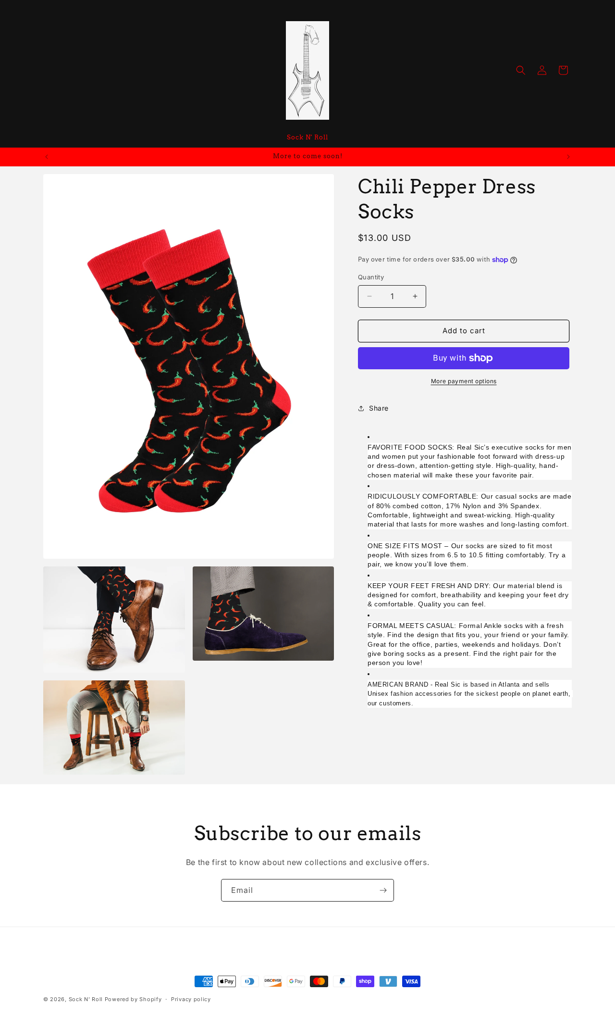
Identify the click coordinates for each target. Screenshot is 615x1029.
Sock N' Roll (86, 999)
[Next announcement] (568, 157)
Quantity (371, 277)
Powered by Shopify (133, 999)
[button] (520, 70)
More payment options (464, 381)
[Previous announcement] (46, 157)
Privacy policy (191, 999)
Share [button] (379, 408)
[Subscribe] (383, 890)
